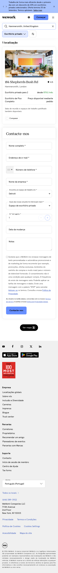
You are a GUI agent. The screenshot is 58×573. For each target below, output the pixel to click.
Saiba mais (37, 10)
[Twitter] (31, 346)
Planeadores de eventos (13, 441)
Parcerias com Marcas (12, 446)
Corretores (7, 429)
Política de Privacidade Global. (37, 302)
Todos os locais (9, 493)
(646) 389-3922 (9, 500)
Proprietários (8, 433)
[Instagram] (22, 346)
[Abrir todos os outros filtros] (32, 34)
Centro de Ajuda (10, 466)
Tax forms (6, 470)
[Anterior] (3, 6)
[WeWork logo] (9, 17)
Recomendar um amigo (13, 437)
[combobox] (10, 169)
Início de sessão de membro (15, 462)
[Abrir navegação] (53, 17)
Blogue (5, 413)
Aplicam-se (13, 290)
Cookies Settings (32, 526)
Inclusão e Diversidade (13, 400)
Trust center (8, 417)
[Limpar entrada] (53, 26)
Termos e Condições (26, 519)
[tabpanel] (29, 82)
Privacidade (7, 519)
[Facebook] (12, 346)
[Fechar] (54, 6)
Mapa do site (26, 533)
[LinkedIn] (40, 346)
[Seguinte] (6, 6)
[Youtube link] (3, 346)
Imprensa (6, 408)
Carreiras (6, 404)
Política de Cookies (11, 526)
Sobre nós (7, 396)
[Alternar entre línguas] (29, 17)
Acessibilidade (9, 533)
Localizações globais (12, 392)
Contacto (6, 458)
